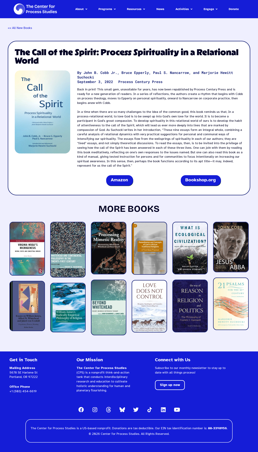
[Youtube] (176, 409)
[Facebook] (81, 409)
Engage (209, 9)
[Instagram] (94, 409)
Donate (234, 9)
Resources (134, 9)
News (160, 9)
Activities (182, 9)
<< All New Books (20, 28)
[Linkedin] (163, 409)
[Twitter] (135, 409)
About (79, 9)
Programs (105, 9)
